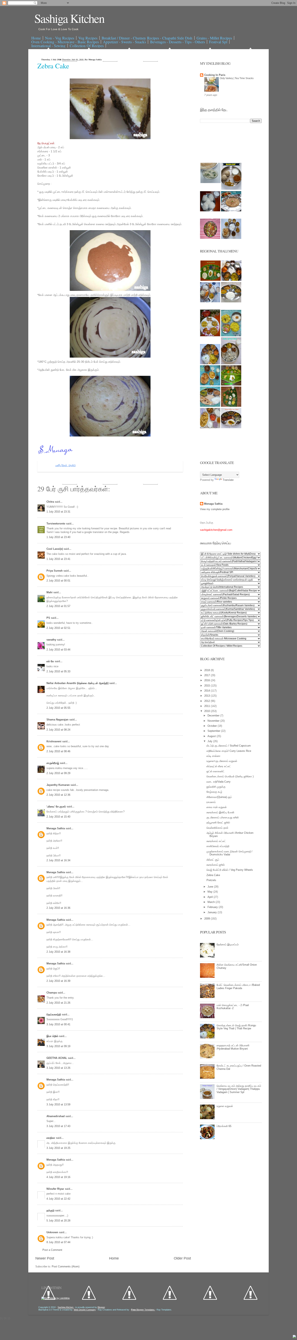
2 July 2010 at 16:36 (58, 907)
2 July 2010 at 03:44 (58, 649)
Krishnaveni (54, 741)
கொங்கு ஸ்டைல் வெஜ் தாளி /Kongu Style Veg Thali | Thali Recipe (236, 1027)
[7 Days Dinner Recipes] (231, 210)
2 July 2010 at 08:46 (58, 751)
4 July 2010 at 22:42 (58, 1198)
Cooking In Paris (214, 74)
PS (48, 617)
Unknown (52, 1232)
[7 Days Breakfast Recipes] (210, 210)
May (210, 891)
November (213, 720)
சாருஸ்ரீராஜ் (53, 763)
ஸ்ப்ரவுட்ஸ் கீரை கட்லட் (218, 766)
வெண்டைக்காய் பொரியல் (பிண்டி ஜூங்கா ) (230, 776)
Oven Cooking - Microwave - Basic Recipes (65, 42)
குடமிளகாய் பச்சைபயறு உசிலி (222, 817)
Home (36, 38)
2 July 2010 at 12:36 (58, 794)
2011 (207, 706)
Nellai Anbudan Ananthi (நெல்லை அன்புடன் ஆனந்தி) (77, 683)
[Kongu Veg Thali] (210, 363)
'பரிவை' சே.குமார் (56, 806)
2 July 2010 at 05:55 (58, 707)
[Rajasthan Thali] (210, 335)
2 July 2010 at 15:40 (58, 816)
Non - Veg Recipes (59, 38)
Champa (52, 992)
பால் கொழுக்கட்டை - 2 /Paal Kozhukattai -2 (233, 1007)
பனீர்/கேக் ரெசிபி (65, 465)
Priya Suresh (54, 570)
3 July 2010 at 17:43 (58, 1126)
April (210, 896)
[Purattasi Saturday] (231, 405)
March (211, 902)
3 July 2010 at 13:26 (58, 1067)
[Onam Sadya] (231, 384)
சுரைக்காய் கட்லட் (216, 841)
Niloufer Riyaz (55, 1188)
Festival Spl (218, 42)
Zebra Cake (53, 65)
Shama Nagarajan (57, 719)
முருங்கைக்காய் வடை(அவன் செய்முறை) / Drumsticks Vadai (229, 853)
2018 (207, 670)
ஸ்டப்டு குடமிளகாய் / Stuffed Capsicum (228, 745)
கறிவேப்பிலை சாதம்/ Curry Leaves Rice (228, 750)
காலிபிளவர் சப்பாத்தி (217, 846)
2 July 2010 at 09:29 (58, 773)
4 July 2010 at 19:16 (58, 1177)
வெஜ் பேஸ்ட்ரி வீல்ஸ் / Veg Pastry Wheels (229, 869)
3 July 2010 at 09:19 (58, 1046)
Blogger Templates (143, 1309)
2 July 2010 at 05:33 (58, 671)
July (210, 741)
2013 (207, 695)
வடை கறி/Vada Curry (218, 781)
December (213, 715)
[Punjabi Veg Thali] (210, 384)
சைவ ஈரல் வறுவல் (216, 807)
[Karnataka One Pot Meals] (231, 335)
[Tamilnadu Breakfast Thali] (210, 301)
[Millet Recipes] (231, 188)
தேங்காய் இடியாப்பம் (228, 944)
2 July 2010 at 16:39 (58, 980)
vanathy (51, 639)
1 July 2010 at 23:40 (58, 537)
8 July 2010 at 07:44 (58, 1242)
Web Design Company (85, 1309)
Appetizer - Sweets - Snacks (124, 42)
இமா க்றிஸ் (52, 1036)
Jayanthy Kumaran (58, 784)
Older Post (182, 1258)
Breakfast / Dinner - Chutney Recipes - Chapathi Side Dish (147, 38)
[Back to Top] (294, 1337)
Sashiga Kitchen (69, 18)
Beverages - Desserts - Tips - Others (177, 42)
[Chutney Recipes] (210, 182)
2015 (207, 685)
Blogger (101, 1307)
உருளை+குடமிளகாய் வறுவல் (221, 761)
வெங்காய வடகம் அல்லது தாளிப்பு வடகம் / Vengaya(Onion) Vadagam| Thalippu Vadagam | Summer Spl (239, 1089)
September (214, 730)
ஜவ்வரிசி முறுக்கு (215, 786)
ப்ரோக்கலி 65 (224, 1126)
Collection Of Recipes (87, 46)
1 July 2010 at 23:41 (58, 558)
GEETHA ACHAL (57, 1057)
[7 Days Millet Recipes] (210, 237)
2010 (207, 711)
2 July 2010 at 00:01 (58, 580)
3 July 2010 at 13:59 (58, 1104)
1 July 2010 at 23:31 (58, 511)
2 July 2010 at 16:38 (58, 951)
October (212, 725)
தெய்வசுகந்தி (54, 1014)
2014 (207, 690)
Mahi (49, 592)
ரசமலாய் (211, 802)
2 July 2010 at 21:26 (58, 1002)
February (213, 907)
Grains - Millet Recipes (214, 38)
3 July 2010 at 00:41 (58, 1024)
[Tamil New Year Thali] (210, 279)
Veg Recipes (87, 38)
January (212, 912)
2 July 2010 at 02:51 (58, 627)
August (212, 736)
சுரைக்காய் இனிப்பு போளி (220, 812)
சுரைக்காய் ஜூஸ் (215, 864)
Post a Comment (52, 1249)
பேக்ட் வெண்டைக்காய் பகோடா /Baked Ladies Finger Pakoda (238, 986)
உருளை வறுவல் (225, 1106)
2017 (207, 675)
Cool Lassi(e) (55, 548)
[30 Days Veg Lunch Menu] (231, 237)
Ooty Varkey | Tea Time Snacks (237, 78)
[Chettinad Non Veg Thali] (210, 427)
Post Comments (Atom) (65, 1266)
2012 (207, 700)
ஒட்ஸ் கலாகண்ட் (215, 771)
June (210, 886)
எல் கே (50, 661)
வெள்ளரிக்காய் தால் (217, 827)
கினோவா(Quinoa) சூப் (219, 797)
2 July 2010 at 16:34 (58, 860)
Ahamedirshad (55, 1116)
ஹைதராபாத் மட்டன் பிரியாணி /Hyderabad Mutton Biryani (233, 1047)
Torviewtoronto (56, 523)
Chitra (50, 501)
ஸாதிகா (51, 1137)
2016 (207, 680)
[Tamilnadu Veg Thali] (231, 279)
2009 (207, 918)
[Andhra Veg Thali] (231, 301)
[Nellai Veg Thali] (231, 363)
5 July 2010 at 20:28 (58, 1220)
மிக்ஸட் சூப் (212, 859)
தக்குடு (50, 1210)
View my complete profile (215, 509)
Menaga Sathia (56, 828)
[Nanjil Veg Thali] (231, 427)
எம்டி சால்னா (213, 755)
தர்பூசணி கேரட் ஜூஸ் (218, 822)
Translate (228, 479)
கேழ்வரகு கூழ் (214, 791)
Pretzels (211, 880)
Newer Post (44, 1258)
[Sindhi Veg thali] (210, 405)
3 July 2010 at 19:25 (58, 1147)
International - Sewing (48, 46)
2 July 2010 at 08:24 (58, 729)
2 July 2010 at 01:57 (58, 606)
